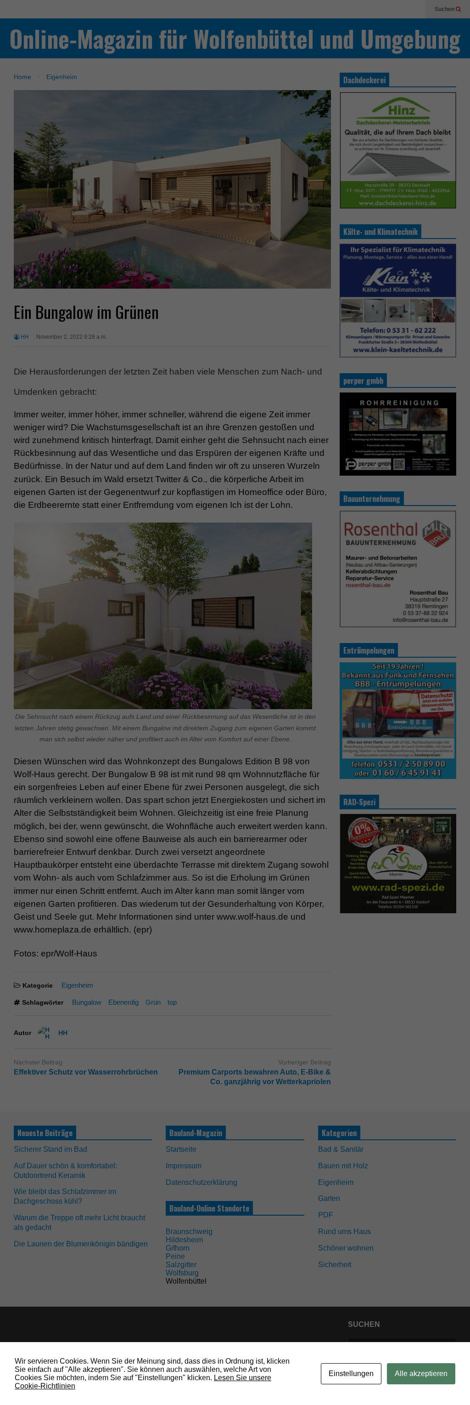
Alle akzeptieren (421, 1373)
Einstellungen (351, 1373)
